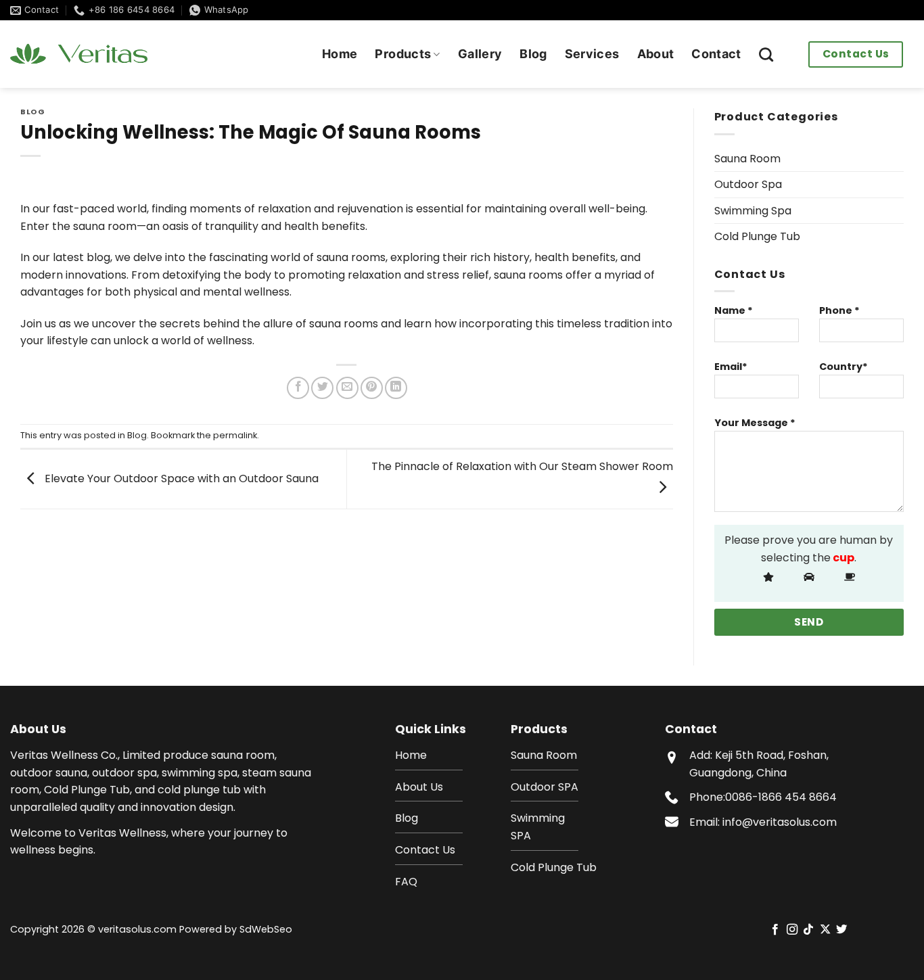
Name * (733, 310)
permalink (235, 435)
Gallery (480, 54)
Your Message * (754, 422)
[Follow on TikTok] (808, 930)
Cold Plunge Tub (757, 236)
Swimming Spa (752, 210)
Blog (533, 54)
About (655, 54)
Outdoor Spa (748, 184)
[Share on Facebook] (298, 388)
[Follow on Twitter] (841, 930)
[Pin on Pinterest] (372, 388)
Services (592, 54)
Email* (730, 366)
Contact (716, 54)
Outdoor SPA (544, 787)
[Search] (766, 54)
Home (339, 54)
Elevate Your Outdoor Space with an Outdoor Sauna (180, 478)
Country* (843, 366)
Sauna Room (747, 158)
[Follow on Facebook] (775, 930)
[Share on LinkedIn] (396, 388)
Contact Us (856, 54)
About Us (419, 787)
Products (403, 54)
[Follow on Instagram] (792, 930)
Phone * (839, 310)
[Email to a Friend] (347, 388)
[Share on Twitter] (322, 388)
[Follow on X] (825, 930)
